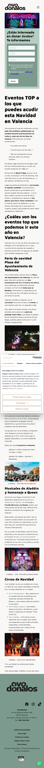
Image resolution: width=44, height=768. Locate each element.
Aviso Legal (22, 733)
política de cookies (15, 388)
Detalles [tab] (20, 363)
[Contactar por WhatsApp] (39, 763)
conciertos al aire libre (17, 419)
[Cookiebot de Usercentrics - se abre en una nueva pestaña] (33, 357)
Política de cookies (22, 737)
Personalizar (20, 403)
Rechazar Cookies (22, 409)
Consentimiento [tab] (8, 363)
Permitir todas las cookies (22, 397)
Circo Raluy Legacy (17, 607)
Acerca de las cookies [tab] (34, 363)
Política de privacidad (22, 730)
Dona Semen (22, 744)
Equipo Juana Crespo (22, 741)
